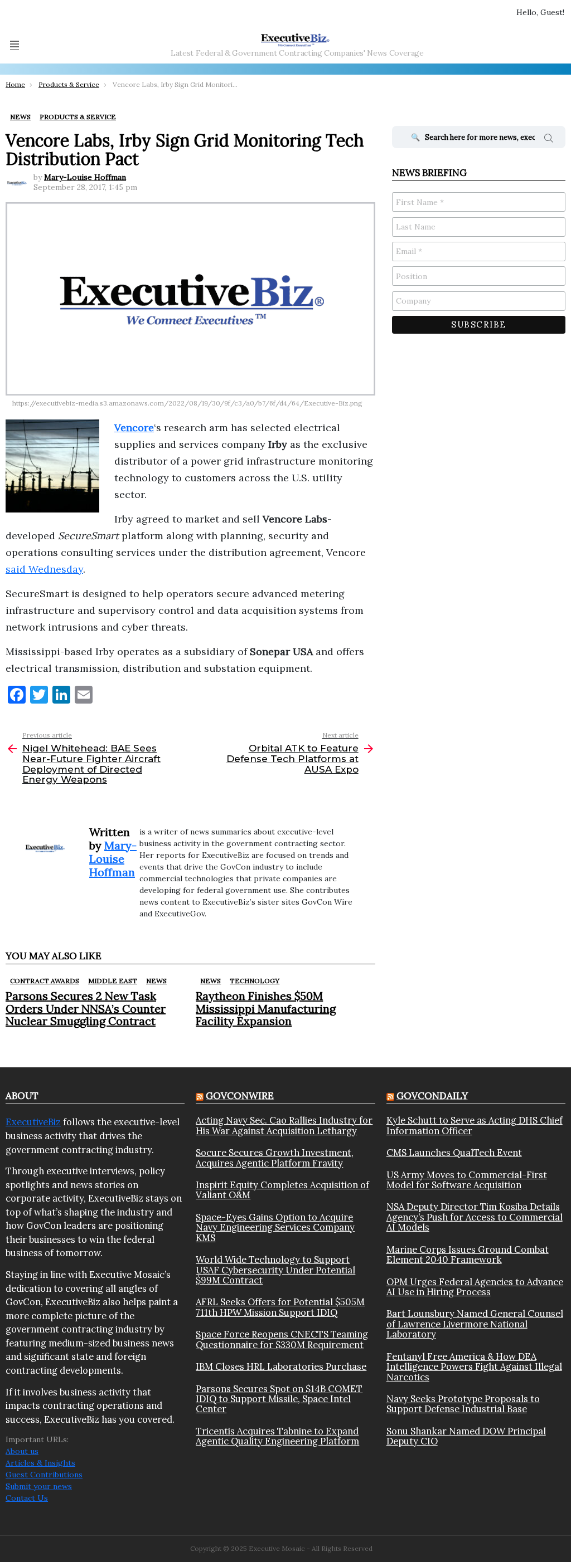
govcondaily (432, 1096)
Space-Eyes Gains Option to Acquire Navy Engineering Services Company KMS (275, 1227)
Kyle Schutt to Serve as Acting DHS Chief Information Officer (474, 1125)
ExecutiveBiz (33, 1121)
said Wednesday (44, 569)
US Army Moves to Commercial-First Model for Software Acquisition (466, 1180)
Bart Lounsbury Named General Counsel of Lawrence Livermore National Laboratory (474, 1324)
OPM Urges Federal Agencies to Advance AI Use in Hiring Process (474, 1287)
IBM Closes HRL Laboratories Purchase (281, 1366)
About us (22, 1451)
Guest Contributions (44, 1475)
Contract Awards (44, 981)
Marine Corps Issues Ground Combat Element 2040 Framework (467, 1254)
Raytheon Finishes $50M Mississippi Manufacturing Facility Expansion (266, 1008)
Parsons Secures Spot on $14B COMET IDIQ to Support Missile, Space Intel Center (279, 1399)
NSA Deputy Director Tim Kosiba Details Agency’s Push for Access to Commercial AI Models (474, 1217)
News (156, 981)
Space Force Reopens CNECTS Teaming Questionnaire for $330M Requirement (282, 1339)
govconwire (240, 1096)
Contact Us (27, 1498)
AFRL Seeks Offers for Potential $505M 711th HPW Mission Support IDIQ (280, 1307)
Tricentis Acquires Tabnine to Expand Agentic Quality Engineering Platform (277, 1436)
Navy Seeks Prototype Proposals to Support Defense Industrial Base (463, 1404)
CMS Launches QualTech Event (454, 1153)
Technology (254, 981)
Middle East (112, 981)
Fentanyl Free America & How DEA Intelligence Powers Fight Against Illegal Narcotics (474, 1366)
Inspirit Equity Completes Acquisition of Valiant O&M (282, 1190)
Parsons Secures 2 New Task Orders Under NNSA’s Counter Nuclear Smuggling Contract (86, 1008)
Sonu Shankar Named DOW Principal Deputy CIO (466, 1436)
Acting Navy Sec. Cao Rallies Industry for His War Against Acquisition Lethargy (284, 1125)
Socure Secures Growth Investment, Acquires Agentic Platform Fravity (275, 1158)
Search (549, 140)
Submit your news (39, 1486)
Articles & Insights (40, 1463)
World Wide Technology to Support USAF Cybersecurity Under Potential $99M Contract (275, 1270)
